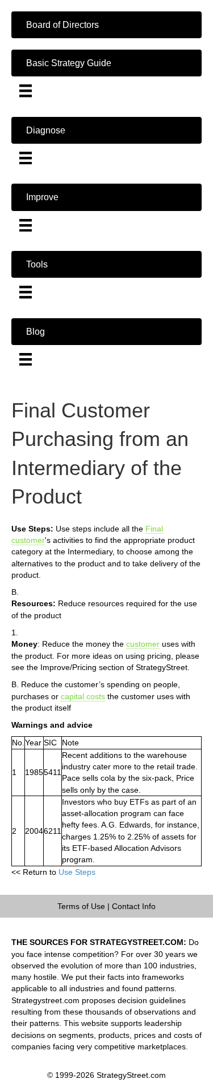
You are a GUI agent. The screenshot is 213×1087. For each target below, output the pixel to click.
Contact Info (134, 906)
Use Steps (77, 872)
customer (143, 643)
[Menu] (25, 90)
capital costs (83, 696)
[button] (106, 24)
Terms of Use (81, 906)
